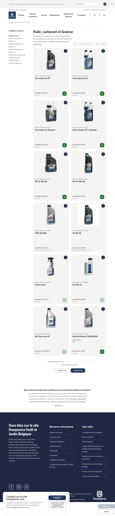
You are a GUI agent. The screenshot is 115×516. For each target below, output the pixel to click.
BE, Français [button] (23, 10)
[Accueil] (12, 15)
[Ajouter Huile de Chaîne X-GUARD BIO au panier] (102, 352)
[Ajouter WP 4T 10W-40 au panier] (102, 197)
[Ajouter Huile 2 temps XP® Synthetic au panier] (102, 145)
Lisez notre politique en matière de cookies (18, 507)
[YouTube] (26, 487)
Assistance (87, 10)
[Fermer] (67, 494)
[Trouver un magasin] (95, 15)
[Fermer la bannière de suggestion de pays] (111, 3)
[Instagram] (19, 487)
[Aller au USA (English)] (105, 4)
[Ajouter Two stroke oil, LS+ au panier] (102, 93)
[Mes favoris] (99, 15)
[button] (21, 15)
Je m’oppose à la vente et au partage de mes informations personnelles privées (57, 505)
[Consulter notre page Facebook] (11, 487)
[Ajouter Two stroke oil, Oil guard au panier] (64, 145)
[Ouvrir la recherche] (90, 15)
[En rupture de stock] (64, 300)
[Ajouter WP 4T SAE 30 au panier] (64, 197)
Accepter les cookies (57, 498)
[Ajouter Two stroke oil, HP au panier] (64, 93)
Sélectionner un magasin (99, 10)
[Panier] (104, 15)
